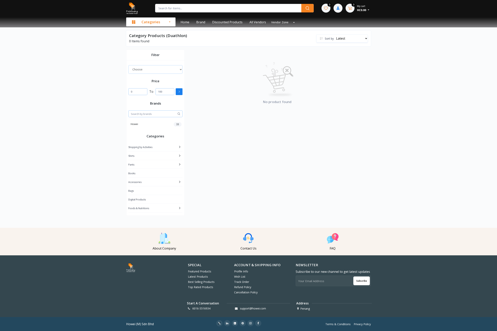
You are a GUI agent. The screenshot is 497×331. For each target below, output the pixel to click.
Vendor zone (280, 22)
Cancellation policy (246, 292)
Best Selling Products (201, 282)
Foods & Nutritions (138, 208)
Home (185, 22)
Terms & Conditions (338, 324)
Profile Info (241, 271)
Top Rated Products (200, 287)
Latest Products (198, 276)
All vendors (257, 22)
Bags (131, 190)
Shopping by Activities (140, 147)
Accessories (135, 182)
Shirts (131, 156)
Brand (200, 22)
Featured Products (199, 271)
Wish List (239, 276)
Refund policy (242, 287)
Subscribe (361, 280)
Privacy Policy (362, 324)
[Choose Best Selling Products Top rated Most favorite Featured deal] (155, 69)
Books (131, 173)
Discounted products (227, 22)
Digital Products (137, 199)
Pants (131, 164)
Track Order (241, 282)
